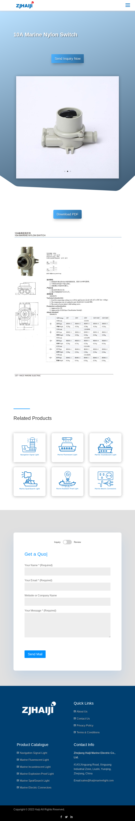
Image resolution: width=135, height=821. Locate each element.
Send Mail (35, 654)
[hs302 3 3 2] (67, 178)
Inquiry (57, 542)
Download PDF (67, 214)
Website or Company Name (41, 595)
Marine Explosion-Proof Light (37, 773)
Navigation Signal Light (33, 753)
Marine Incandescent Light (35, 767)
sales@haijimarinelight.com (97, 780)
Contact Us (83, 718)
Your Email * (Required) (38, 580)
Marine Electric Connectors (35, 787)
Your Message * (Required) (40, 610)
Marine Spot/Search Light (34, 780)
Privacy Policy (85, 725)
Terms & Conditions (88, 732)
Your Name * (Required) (39, 565)
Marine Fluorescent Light (34, 759)
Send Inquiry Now (68, 58)
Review (77, 542)
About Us (82, 711)
